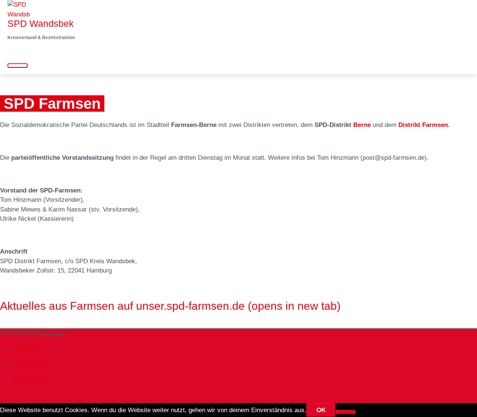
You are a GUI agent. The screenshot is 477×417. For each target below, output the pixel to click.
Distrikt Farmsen (423, 124)
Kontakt (25, 349)
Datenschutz (32, 379)
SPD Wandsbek (40, 23)
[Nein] (346, 412)
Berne (362, 124)
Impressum (30, 364)
